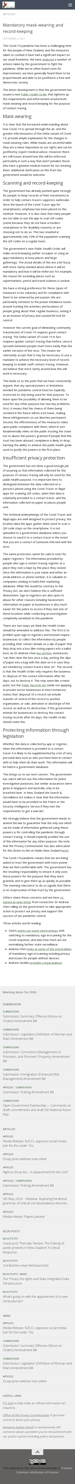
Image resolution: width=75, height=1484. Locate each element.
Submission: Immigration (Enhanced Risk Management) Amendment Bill (31, 1076)
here (64, 850)
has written (44, 653)
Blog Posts (10, 1238)
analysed (48, 59)
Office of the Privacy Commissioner (26, 1415)
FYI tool (8, 1403)
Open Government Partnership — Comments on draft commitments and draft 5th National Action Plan (37, 1110)
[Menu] (70, 5)
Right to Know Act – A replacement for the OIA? (35, 1172)
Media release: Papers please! (24, 1216)
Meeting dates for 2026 (19, 992)
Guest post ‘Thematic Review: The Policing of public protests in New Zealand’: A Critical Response (33, 1247)
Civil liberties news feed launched (25, 1265)
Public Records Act (34, 685)
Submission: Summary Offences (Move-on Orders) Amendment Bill (32, 1018)
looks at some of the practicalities (49, 949)
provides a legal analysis (46, 963)
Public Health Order (34, 94)
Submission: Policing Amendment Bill (28, 1092)
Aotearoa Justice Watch (18, 1427)
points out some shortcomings (38, 931)
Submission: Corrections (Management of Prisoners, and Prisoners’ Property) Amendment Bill (36, 1056)
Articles (9, 14)
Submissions (11, 1011)
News (23, 1274)
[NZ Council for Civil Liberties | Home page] (10, 5)
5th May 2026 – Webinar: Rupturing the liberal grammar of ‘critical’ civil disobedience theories (35, 1201)
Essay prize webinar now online (25, 1159)
